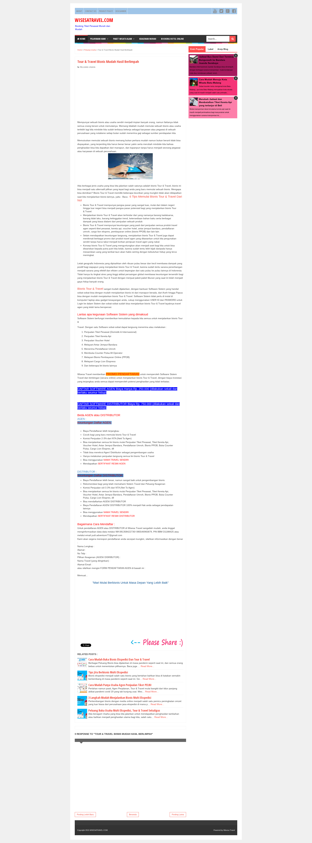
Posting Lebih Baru (85, 814)
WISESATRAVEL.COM (94, 20)
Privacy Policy (106, 11)
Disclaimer (121, 11)
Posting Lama (178, 814)
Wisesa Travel (229, 830)
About (79, 11)
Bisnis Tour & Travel (90, 288)
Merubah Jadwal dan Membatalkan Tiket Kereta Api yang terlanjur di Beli (215, 102)
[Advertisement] (130, 94)
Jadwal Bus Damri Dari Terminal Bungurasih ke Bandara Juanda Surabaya (216, 59)
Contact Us (90, 11)
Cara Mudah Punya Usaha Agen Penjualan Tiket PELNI (119, 685)
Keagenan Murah (147, 38)
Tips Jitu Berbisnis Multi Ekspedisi (108, 672)
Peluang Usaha (87, 67)
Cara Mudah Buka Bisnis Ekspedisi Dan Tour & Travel (119, 659)
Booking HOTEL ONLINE (172, 38)
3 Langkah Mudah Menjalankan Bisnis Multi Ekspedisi (119, 698)
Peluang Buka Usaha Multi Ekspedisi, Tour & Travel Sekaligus (124, 710)
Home (82, 38)
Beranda (133, 814)
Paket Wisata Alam (122, 38)
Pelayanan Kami (98, 38)
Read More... (147, 666)
